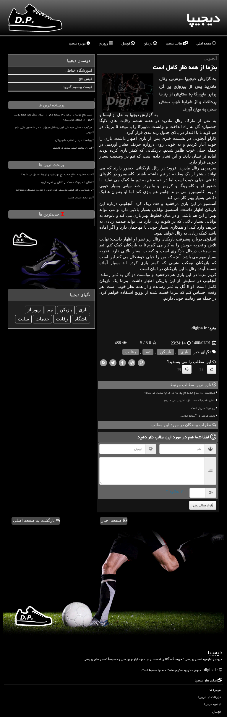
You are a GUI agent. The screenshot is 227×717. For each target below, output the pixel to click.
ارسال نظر (201, 505)
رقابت (124, 120)
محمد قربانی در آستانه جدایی (198, 416)
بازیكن (165, 352)
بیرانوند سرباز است (203, 408)
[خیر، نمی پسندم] (187, 369)
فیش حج (85, 78)
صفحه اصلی (205, 43)
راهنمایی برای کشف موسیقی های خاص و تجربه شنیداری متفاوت (54, 190)
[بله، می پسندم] (211, 369)
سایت (23, 318)
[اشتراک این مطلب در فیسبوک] (122, 362)
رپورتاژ (104, 43)
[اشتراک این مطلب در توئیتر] (113, 362)
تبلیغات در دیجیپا (209, 697)
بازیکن (148, 43)
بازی (184, 352)
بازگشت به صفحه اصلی (34, 520)
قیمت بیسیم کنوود (77, 86)
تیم (147, 352)
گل (197, 126)
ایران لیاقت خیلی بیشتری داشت (72, 148)
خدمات (42, 318)
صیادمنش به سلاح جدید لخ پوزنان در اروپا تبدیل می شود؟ (180, 393)
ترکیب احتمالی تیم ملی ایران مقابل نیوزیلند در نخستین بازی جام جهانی (53, 129)
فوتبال (126, 43)
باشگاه (80, 318)
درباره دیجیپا (78, 43)
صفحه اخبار (112, 520)
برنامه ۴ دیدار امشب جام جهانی (73, 140)
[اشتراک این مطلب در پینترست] (141, 362)
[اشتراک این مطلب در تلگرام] (132, 362)
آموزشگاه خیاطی (78, 70)
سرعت (204, 251)
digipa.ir (199, 328)
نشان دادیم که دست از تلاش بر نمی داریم (189, 400)
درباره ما (215, 689)
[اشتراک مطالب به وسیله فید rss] (103, 362)
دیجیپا (203, 18)
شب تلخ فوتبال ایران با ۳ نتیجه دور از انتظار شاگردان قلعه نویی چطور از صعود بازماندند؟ (53, 117)
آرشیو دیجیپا (212, 704)
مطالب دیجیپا (174, 43)
